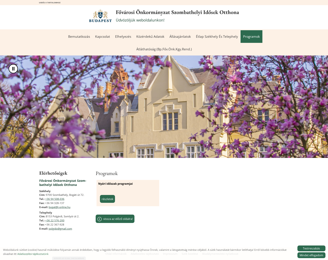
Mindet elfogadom (311, 255)
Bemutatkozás (79, 36)
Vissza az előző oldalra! (118, 219)
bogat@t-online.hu (59, 207)
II (13, 69)
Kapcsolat (102, 36)
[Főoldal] (100, 15)
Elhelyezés (123, 36)
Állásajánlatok (180, 36)
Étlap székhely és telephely (217, 36)
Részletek (107, 199)
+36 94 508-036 (54, 199)
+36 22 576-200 (54, 220)
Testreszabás (311, 248)
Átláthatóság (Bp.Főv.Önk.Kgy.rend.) (164, 49)
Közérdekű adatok (150, 36)
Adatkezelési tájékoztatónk (33, 254)
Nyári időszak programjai (115, 184)
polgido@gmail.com (60, 228)
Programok (251, 36)
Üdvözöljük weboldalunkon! (177, 16)
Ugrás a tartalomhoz (49, 2)
